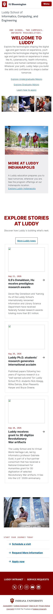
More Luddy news (26, 240)
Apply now (18, 561)
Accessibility (8, 606)
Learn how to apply (26, 90)
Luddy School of (20, 16)
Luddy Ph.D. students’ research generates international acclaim (22, 361)
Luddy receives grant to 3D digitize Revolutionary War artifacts (21, 437)
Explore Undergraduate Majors (26, 79)
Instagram (26, 587)
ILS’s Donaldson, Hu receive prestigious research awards (21, 283)
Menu (46, 3)
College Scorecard (21, 606)
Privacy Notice (44, 606)
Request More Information (27, 552)
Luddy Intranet (13, 579)
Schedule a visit (21, 544)
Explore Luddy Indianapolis (22, 188)
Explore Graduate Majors (26, 84)
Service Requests (38, 579)
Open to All (33, 606)
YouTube (32, 587)
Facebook (20, 587)
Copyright (10, 609)
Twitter (14, 587)
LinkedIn (38, 587)
